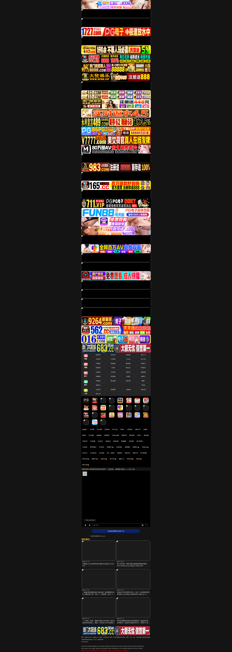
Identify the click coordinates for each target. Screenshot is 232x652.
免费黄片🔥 (136, 447)
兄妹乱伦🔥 (104, 459)
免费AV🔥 (139, 459)
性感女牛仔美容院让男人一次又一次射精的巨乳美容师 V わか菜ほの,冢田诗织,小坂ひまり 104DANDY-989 (133, 594)
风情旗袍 (98, 376)
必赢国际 (99, 435)
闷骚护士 (143, 376)
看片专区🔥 (113, 459)
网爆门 (143, 381)
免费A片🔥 (95, 459)
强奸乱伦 (113, 355)
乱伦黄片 (100, 441)
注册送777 (138, 429)
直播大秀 (135, 453)
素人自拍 (143, 359)
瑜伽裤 (128, 376)
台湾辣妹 (98, 363)
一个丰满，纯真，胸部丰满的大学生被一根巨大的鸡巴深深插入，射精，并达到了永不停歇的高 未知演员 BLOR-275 (98, 623)
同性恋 (143, 385)
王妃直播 (92, 441)
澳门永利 (115, 429)
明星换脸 (113, 376)
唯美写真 (128, 381)
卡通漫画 (98, 381)
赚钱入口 (121, 459)
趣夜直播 (115, 441)
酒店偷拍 (146, 435)
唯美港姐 (128, 363)
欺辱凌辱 (98, 367)
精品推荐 (98, 355)
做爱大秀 (127, 453)
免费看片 (119, 453)
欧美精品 (128, 355)
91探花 (113, 367)
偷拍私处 (108, 441)
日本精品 (113, 359)
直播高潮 (124, 435)
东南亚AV (143, 363)
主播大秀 (84, 441)
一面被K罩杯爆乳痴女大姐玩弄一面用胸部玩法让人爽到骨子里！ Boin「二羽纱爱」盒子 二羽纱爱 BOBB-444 (98, 594)
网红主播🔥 (85, 464)
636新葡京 (119, 447)
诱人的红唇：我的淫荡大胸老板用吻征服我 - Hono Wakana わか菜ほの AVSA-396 (132, 565)
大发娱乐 (84, 447)
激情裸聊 (127, 447)
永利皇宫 (101, 447)
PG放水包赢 (115, 435)
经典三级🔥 (85, 459)
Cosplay (128, 359)
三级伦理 (98, 359)
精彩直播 (131, 435)
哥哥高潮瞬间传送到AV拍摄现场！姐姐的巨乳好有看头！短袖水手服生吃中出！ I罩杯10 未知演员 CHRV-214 (133, 623)
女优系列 (113, 372)
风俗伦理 (143, 389)
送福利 (145, 429)
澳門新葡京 (93, 447)
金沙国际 (101, 453)
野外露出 (143, 367)
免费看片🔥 (110, 447)
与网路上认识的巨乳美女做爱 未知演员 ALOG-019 (98, 565)
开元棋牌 (99, 429)
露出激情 (113, 381)
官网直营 (107, 429)
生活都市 (98, 389)
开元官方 (84, 453)
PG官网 (92, 429)
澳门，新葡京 (111, 453)
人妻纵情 (128, 389)
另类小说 (98, 394)
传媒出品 (98, 385)
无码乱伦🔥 (145, 447)
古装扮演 (98, 372)
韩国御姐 (113, 363)
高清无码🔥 (130, 459)
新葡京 (84, 435)
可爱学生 (128, 372)
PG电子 (122, 429)
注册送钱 (129, 429)
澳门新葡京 (140, 441)
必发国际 (131, 441)
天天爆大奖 (93, 453)
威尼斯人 (84, 429)
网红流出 (128, 367)
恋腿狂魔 (143, 372)
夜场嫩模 (123, 441)
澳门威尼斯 (143, 453)
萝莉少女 (143, 355)
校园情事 (113, 389)
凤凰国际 (106, 435)
